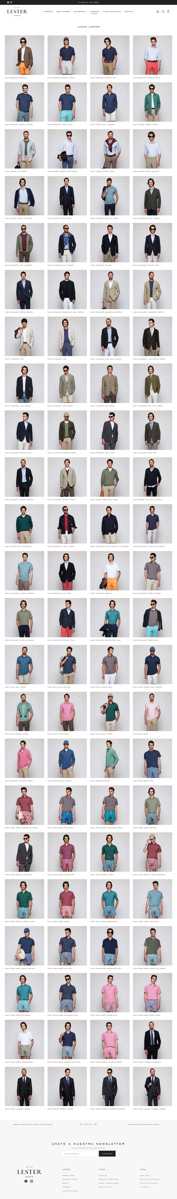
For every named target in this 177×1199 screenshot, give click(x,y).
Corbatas (48, 11)
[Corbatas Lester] (17, 11)
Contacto (103, 1175)
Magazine (129, 11)
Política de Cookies (148, 1183)
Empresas (66, 1187)
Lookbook (94, 11)
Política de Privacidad (150, 1179)
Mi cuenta (144, 1187)
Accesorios (80, 11)
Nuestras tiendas (70, 1179)
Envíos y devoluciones (109, 1183)
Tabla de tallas (105, 1187)
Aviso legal (145, 1175)
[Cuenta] (157, 11)
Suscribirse (107, 1154)
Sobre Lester (68, 1175)
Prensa (65, 1183)
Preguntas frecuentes (109, 1179)
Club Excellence (112, 11)
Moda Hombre (63, 11)
